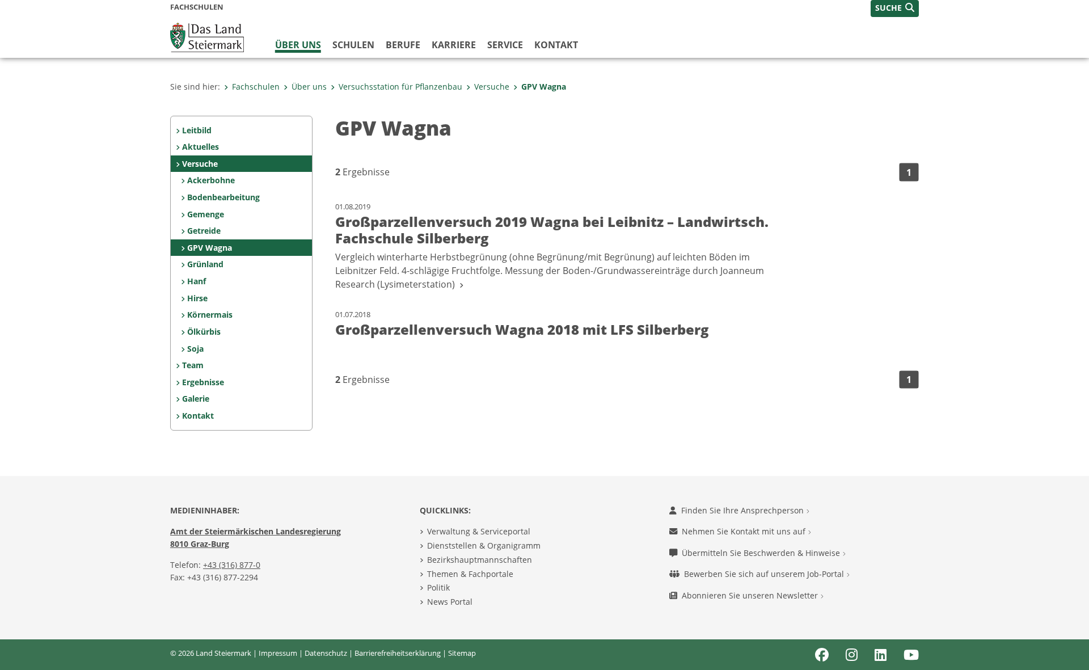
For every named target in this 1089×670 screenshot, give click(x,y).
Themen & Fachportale (470, 573)
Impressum (278, 653)
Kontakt (556, 45)
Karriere (454, 45)
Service (505, 45)
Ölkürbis (204, 331)
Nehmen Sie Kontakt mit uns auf (745, 531)
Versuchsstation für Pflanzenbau (400, 86)
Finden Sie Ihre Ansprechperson (743, 510)
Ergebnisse (203, 382)
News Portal (449, 601)
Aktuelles (200, 146)
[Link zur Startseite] (207, 36)
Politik (438, 587)
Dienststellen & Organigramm (484, 545)
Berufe (403, 45)
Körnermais (210, 314)
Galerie (195, 398)
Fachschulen (256, 86)
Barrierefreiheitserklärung (397, 653)
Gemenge (205, 214)
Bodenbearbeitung (223, 197)
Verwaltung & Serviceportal (478, 531)
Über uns (298, 45)
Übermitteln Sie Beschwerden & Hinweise (762, 552)
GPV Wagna (543, 86)
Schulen (353, 45)
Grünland (205, 264)
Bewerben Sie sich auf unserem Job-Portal (765, 573)
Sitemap (462, 653)
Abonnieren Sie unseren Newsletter (751, 595)
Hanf (196, 281)
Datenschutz (326, 653)
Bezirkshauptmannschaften (479, 559)
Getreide (204, 230)
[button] (894, 8)
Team (193, 365)
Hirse (197, 298)
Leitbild (197, 130)
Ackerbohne (211, 180)
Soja (195, 348)
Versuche (491, 86)
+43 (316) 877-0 (231, 564)
